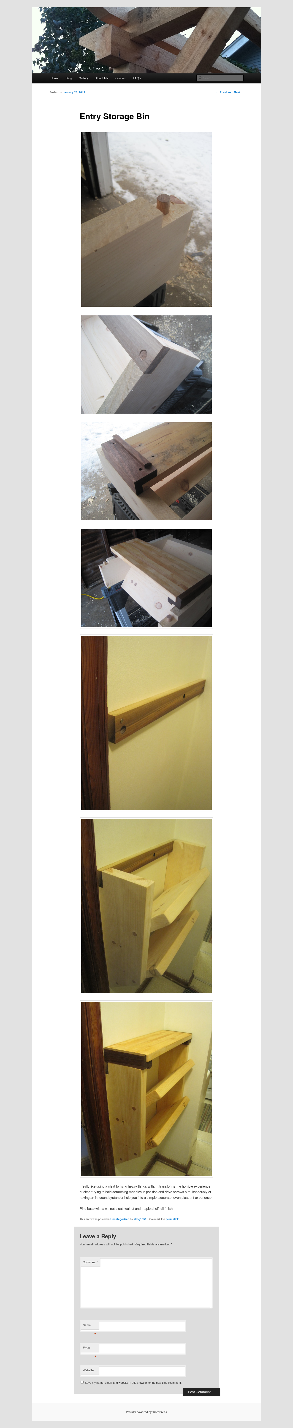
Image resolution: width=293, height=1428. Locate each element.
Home (54, 78)
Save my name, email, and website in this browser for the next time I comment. (133, 1382)
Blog (69, 78)
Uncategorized (119, 1219)
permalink (172, 1219)
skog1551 (140, 1219)
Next (239, 92)
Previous (223, 92)
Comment (90, 1262)
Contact (120, 78)
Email (89, 1348)
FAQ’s (137, 78)
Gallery (83, 78)
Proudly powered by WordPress (146, 1412)
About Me (101, 78)
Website (88, 1370)
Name (89, 1326)
